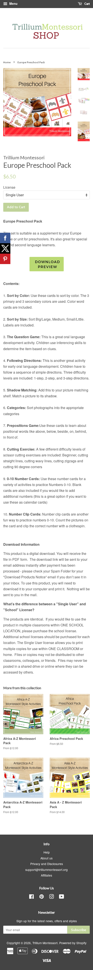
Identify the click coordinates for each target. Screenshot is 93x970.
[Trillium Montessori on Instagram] (51, 897)
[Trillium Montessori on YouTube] (61, 897)
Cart (87, 4)
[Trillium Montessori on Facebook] (31, 897)
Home (7, 62)
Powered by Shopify (73, 943)
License (9, 187)
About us (46, 858)
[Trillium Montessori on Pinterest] (41, 897)
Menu (13, 3)
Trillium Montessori (45, 943)
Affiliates (46, 875)
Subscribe (78, 930)
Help (46, 852)
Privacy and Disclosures (46, 864)
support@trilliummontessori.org (46, 869)
